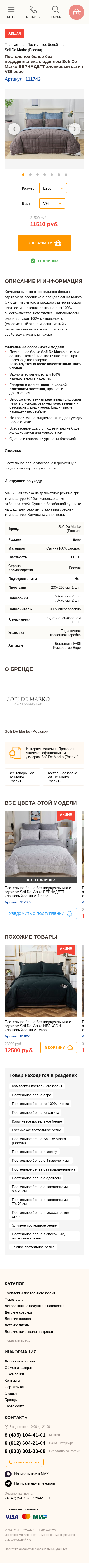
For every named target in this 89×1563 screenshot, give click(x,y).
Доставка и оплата (20, 1361)
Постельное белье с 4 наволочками (41, 1160)
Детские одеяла (18, 1319)
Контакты (12, 1380)
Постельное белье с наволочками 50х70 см (40, 1189)
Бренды (11, 1400)
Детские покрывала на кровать (30, 1331)
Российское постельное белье (37, 1130)
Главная (12, 45)
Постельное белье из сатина (35, 1112)
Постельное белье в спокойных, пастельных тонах (38, 1236)
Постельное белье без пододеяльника (43, 1169)
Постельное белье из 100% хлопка (40, 1104)
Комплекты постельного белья (37, 1086)
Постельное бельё (43, 45)
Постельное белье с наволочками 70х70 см (40, 1202)
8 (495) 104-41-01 (25, 1435)
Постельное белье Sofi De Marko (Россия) (62, 777)
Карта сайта (14, 1406)
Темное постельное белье (33, 1247)
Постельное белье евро (31, 1095)
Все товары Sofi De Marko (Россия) (21, 777)
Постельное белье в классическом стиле (40, 1214)
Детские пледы (17, 1325)
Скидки (11, 1393)
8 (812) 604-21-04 (25, 1443)
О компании (14, 1374)
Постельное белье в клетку (34, 1152)
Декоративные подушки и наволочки (34, 1306)
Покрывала (14, 1299)
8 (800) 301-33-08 (25, 1451)
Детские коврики (18, 1312)
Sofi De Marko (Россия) (23, 50)
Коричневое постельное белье (37, 1121)
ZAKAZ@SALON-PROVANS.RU (27, 1498)
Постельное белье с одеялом (36, 1178)
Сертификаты (16, 1387)
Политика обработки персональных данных (36, 1549)
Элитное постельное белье (34, 1225)
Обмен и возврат (19, 1368)
